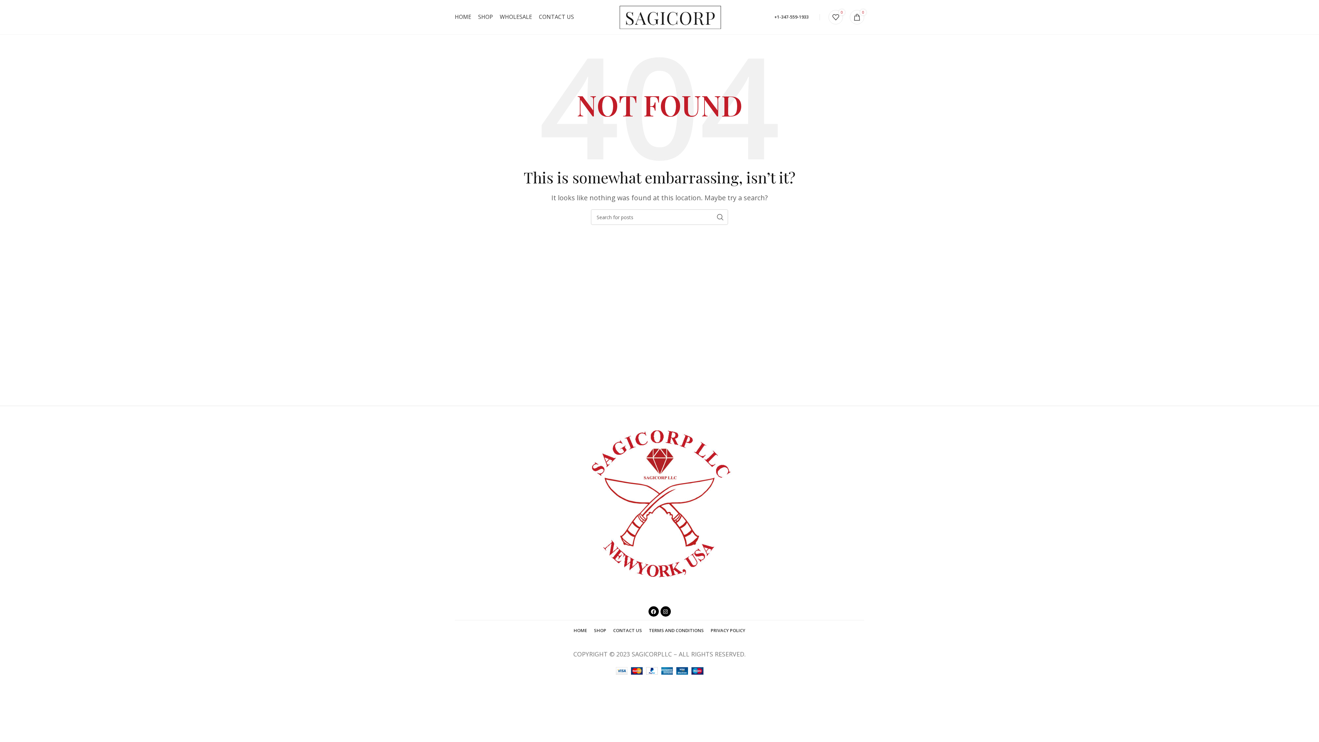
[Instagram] (666, 611)
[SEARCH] (720, 217)
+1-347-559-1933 (791, 17)
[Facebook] (654, 611)
